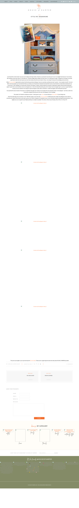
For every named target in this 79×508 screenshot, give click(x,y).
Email (15, 396)
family (32, 432)
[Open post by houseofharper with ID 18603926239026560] (6, 468)
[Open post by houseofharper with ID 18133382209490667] (33, 468)
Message (15, 401)
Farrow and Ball (12, 82)
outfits (8, 433)
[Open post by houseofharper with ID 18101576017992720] (59, 468)
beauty (57, 433)
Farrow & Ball (33, 360)
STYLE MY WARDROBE (39, 16)
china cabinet (54, 94)
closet (42, 94)
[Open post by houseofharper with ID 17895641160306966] (72, 468)
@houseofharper (44, 459)
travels (45, 443)
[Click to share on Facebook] (33, 364)
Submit (56, 453)
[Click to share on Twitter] (35, 364)
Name (14, 393)
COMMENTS (70, 364)
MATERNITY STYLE (69, 434)
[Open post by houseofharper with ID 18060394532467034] (19, 468)
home (39, 14)
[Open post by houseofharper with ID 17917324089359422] (46, 468)
